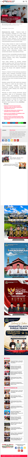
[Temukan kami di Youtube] (18, 140)
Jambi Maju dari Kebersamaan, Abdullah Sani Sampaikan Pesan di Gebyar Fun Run (17, 383)
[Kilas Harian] (7, 447)
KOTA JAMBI (5, 15)
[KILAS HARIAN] (14, 1)
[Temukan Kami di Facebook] (3, 140)
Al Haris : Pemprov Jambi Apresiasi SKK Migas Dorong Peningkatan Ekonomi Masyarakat (17, 433)
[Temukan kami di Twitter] (9, 140)
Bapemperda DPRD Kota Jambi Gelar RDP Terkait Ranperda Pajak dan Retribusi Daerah (13, 149)
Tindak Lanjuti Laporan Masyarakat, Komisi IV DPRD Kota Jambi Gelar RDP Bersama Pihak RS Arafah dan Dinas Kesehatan (22, 148)
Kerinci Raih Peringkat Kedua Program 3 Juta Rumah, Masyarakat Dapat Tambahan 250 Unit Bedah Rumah (17, 413)
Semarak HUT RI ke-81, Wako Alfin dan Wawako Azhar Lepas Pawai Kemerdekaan (17, 362)
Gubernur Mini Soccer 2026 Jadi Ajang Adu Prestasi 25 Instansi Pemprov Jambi (16, 423)
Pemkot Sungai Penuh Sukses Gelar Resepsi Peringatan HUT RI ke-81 (16, 378)
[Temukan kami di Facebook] (16, 448)
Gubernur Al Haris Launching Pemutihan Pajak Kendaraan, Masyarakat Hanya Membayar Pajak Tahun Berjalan (14, 118)
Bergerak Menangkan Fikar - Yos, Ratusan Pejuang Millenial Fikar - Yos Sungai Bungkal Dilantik (16, 439)
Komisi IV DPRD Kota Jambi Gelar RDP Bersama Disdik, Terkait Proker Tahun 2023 (5, 150)
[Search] (26, 1)
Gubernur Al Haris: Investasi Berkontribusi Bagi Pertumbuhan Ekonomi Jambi (11, 19)
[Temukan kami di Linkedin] (11, 140)
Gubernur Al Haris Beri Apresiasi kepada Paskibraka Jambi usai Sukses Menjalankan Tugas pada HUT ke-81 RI (13, 107)
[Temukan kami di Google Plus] (14, 140)
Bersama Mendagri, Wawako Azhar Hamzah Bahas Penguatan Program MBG (17, 396)
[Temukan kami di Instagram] (6, 140)
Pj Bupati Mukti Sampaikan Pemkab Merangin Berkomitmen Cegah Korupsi (16, 428)
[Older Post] (24, 163)
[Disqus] (14, 186)
